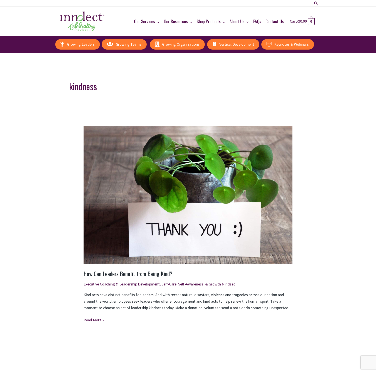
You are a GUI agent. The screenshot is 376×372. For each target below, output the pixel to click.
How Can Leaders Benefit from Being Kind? (128, 273)
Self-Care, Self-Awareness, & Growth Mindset (198, 284)
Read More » (94, 320)
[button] (316, 3)
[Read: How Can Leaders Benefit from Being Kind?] (188, 194)
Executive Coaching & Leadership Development (122, 284)
